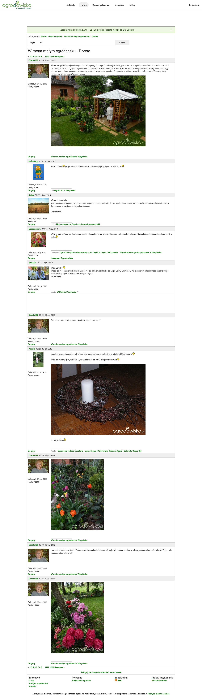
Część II (96, 252)
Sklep (132, 4)
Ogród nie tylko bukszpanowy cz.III (76, 252)
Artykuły (71, 4)
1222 (47, 56)
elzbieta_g (33, 161)
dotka (31, 195)
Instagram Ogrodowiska (62, 258)
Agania (32, 348)
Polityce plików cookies (158, 693)
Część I (104, 252)
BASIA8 (32, 262)
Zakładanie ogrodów (81, 680)
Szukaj (122, 43)
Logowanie (194, 4)
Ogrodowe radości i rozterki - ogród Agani (76, 450)
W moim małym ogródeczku (64, 156)
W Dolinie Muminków (66, 291)
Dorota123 (33, 60)
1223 (52, 56)
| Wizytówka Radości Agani (109, 450)
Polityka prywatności (38, 683)
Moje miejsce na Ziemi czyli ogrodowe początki (78, 224)
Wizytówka (82, 156)
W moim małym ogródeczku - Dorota (81, 36)
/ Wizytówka (69, 190)
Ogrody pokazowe (100, 4)
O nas (31, 680)
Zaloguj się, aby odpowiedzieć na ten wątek (101, 672)
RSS (119, 680)
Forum (84, 4)
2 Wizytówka (155, 252)
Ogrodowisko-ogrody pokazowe (134, 252)
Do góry (31, 156)
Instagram (119, 4)
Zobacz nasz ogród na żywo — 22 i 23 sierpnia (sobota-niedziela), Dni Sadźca (97, 29)
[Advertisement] (101, 18)
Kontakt (32, 686)
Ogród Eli (58, 190)
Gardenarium (35, 228)
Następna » (59, 56)
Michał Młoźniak (159, 680)
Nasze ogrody (55, 36)
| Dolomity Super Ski (132, 450)
